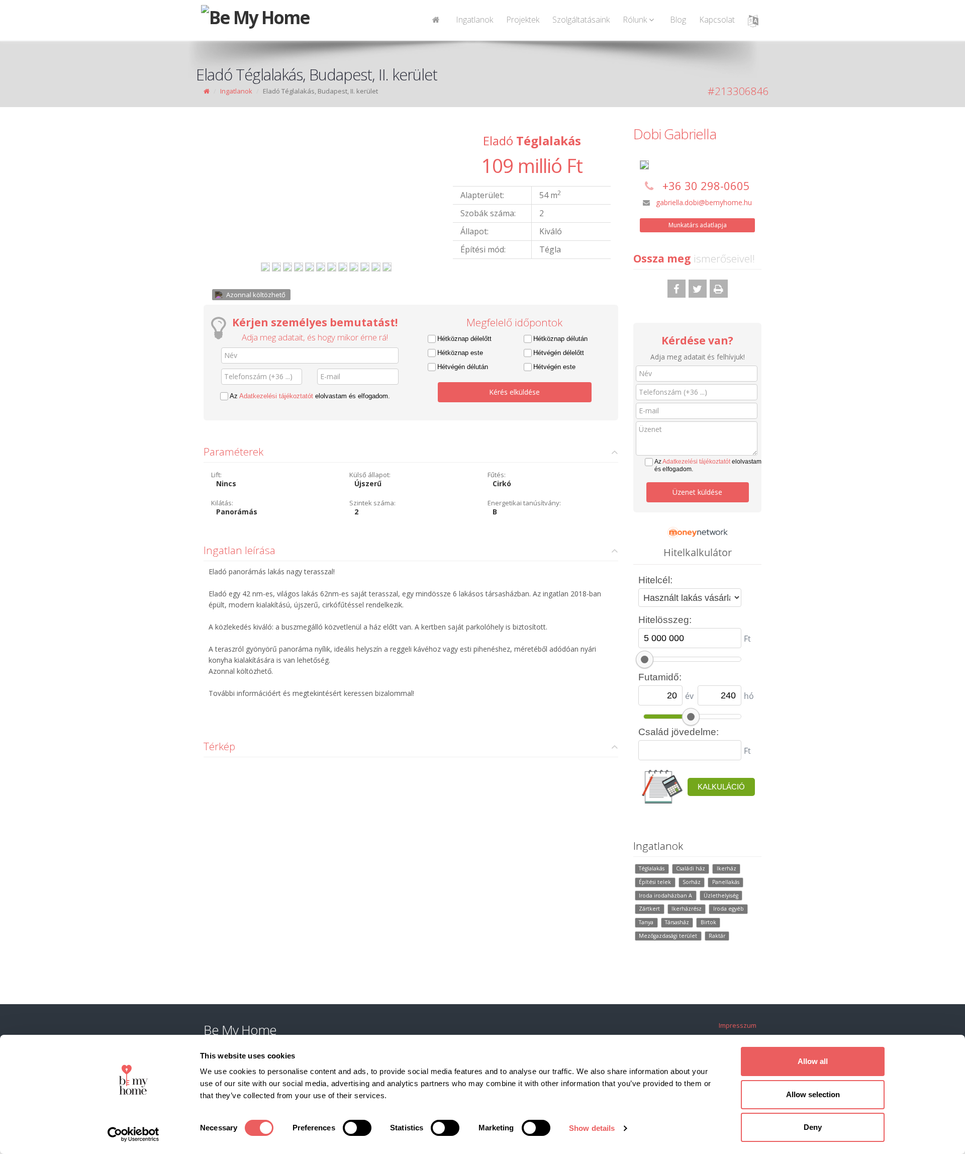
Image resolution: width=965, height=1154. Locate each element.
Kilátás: (222, 502)
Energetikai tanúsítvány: (524, 502)
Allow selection (813, 1094)
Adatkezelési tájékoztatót (276, 396)
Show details (592, 1128)
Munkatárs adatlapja (697, 225)
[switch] (357, 1128)
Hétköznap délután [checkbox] (560, 338)
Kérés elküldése (514, 392)
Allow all (813, 1061)
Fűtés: (497, 474)
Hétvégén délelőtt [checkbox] (558, 353)
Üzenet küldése (697, 492)
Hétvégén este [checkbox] (554, 367)
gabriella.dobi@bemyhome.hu (704, 202)
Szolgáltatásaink (581, 19)
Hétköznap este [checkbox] (460, 353)
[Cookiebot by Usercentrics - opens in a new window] (133, 1134)
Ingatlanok (474, 19)
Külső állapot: (370, 474)
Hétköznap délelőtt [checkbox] (464, 338)
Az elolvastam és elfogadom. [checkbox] (310, 396)
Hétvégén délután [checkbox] (462, 367)
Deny (813, 1127)
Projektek (522, 19)
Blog (678, 19)
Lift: (216, 474)
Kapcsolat (717, 19)
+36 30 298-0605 (706, 185)
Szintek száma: (372, 502)
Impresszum (737, 1025)
